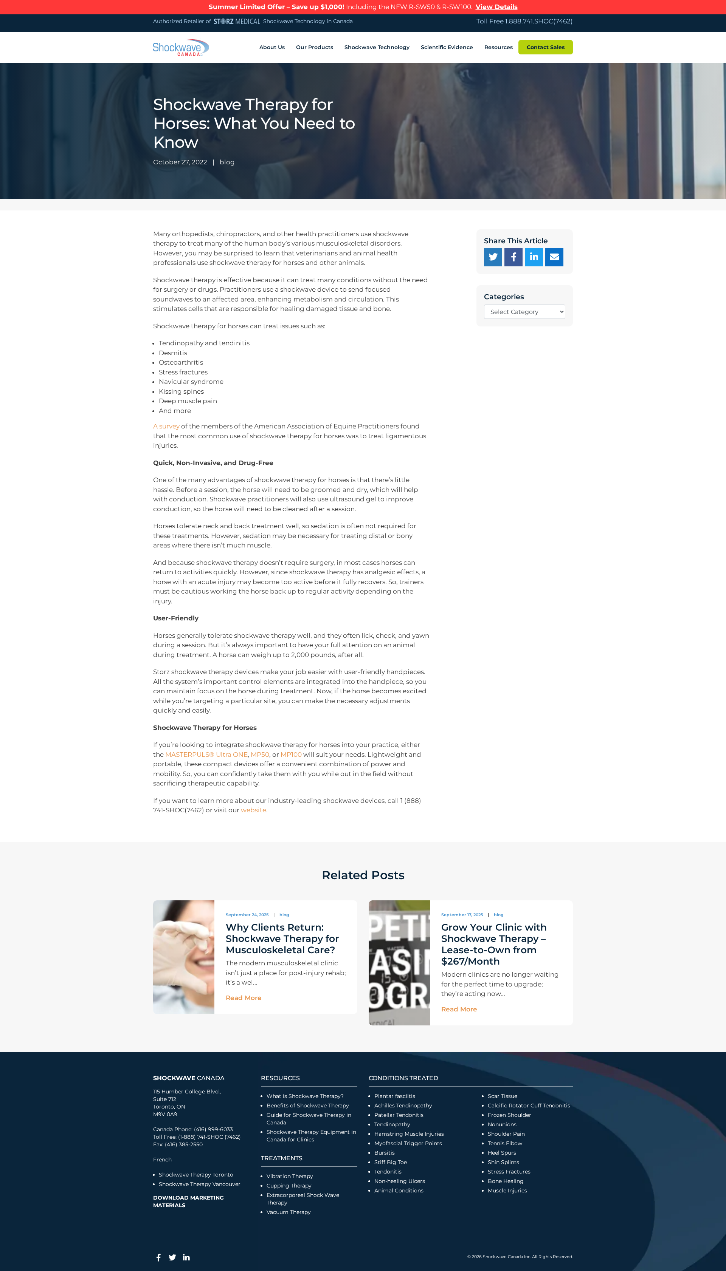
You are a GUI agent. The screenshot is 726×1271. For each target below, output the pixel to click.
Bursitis (384, 1152)
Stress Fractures (509, 1171)
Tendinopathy (392, 1124)
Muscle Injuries (507, 1190)
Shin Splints (503, 1162)
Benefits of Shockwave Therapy (308, 1105)
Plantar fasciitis (394, 1096)
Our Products (314, 47)
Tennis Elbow (505, 1143)
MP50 (260, 754)
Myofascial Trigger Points (408, 1143)
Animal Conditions (399, 1190)
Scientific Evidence (447, 47)
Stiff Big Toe (390, 1162)
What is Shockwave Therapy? (306, 1096)
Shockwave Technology (377, 47)
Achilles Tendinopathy (403, 1105)
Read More (244, 998)
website (253, 810)
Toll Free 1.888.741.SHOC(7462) (524, 21)
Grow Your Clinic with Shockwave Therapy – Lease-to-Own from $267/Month (494, 944)
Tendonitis (388, 1171)
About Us (272, 47)
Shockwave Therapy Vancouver (199, 1184)
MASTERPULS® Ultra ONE (206, 754)
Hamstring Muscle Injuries (409, 1133)
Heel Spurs (502, 1152)
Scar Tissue (502, 1096)
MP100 (291, 754)
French (162, 1159)
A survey (166, 426)
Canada (189, 1078)
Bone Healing (506, 1181)
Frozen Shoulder (509, 1115)
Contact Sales (546, 47)
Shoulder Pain (506, 1133)
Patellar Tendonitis (399, 1115)
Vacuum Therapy (289, 1212)
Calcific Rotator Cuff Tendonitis (529, 1105)
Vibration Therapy (290, 1176)
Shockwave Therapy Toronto (196, 1174)
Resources (498, 47)
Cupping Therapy (289, 1185)
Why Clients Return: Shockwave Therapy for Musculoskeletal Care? (282, 939)
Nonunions (502, 1124)
